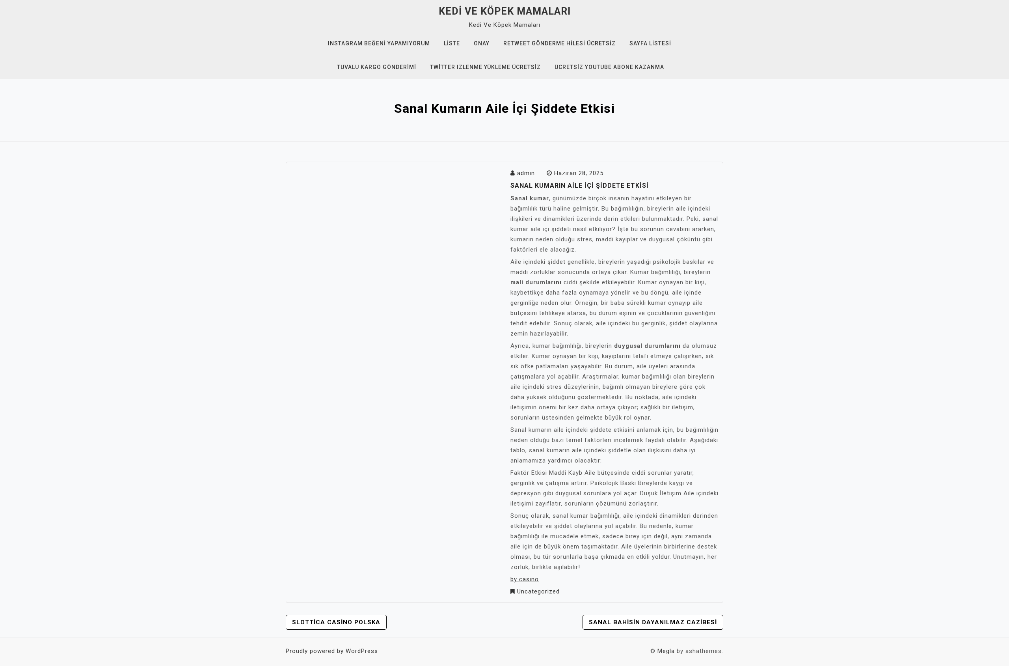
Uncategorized (538, 591)
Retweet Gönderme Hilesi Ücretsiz (559, 43)
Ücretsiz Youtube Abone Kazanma (609, 67)
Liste (452, 43)
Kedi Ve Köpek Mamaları (505, 11)
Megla (666, 651)
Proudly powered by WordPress (332, 651)
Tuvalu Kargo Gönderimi (376, 67)
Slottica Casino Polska (336, 622)
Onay (482, 43)
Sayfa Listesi (650, 43)
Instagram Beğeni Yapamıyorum (379, 43)
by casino (524, 579)
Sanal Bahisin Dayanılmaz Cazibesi (653, 622)
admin (526, 173)
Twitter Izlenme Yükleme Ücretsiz (485, 67)
